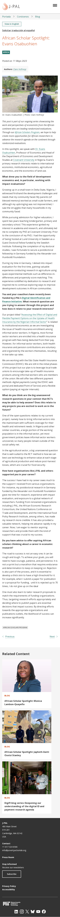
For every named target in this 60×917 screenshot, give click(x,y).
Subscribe (11, 874)
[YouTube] (38, 912)
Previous (10, 636)
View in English (12, 24)
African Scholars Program (27, 132)
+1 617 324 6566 (9, 846)
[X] (27, 911)
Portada (6, 16)
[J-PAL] (11, 7)
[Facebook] (44, 912)
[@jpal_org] (22, 912)
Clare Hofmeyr (19, 69)
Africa (6, 52)
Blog (37, 16)
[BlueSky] (33, 912)
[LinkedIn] (16, 912)
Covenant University (23, 159)
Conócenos (23, 16)
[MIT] (30, 903)
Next (52, 636)
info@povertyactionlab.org (14, 850)
